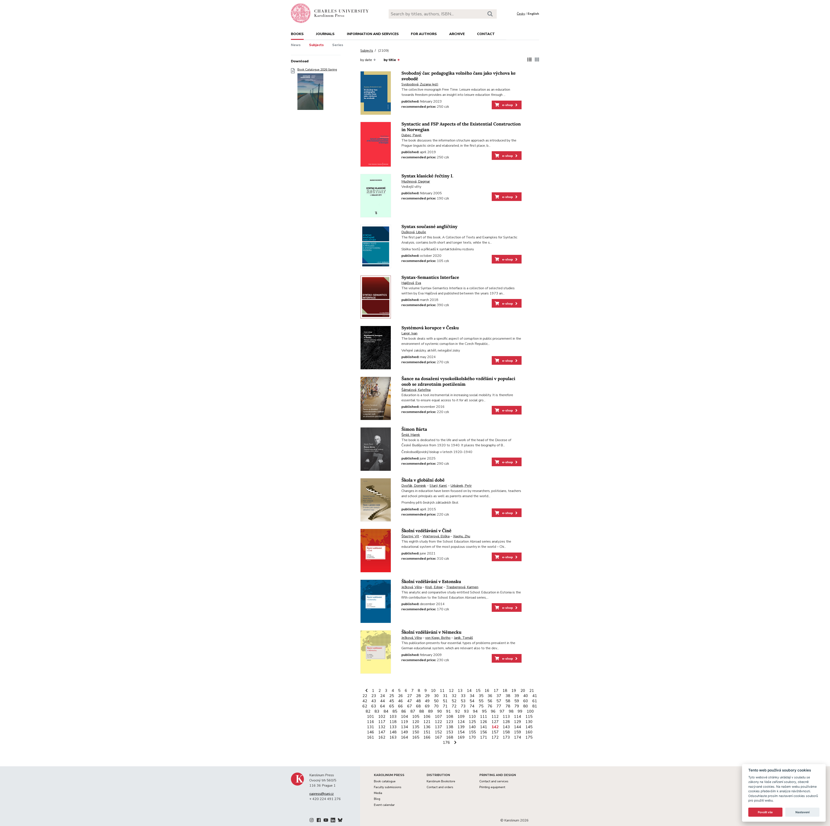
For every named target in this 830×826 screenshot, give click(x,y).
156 (483, 732)
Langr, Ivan (409, 333)
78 (508, 706)
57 (498, 701)
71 (445, 706)
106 (427, 716)
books (297, 34)
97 (502, 711)
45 (391, 701)
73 (463, 706)
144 (517, 727)
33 (463, 695)
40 (525, 695)
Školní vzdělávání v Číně (426, 531)
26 (400, 695)
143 (506, 727)
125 (472, 721)
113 (506, 716)
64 (382, 706)
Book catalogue (385, 781)
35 (481, 695)
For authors (424, 34)
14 (469, 690)
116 (370, 721)
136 (427, 727)
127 (495, 721)
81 (534, 706)
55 (481, 701)
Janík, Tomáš (463, 637)
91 (448, 711)
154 (461, 732)
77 (498, 706)
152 (438, 732)
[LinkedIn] (333, 821)
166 (427, 737)
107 (438, 716)
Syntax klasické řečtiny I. (427, 176)
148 (393, 732)
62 (364, 706)
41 (534, 695)
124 (461, 721)
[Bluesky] (340, 821)
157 (495, 732)
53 (463, 701)
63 (373, 706)
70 (436, 706)
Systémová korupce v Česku (430, 328)
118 (393, 721)
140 (472, 727)
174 (517, 737)
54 (472, 701)
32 (454, 695)
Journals (325, 34)
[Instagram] (311, 821)
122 (438, 721)
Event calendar (384, 805)
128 (506, 721)
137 (438, 727)
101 (370, 716)
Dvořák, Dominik (413, 485)
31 (445, 695)
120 (415, 721)
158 (506, 732)
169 (461, 737)
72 (454, 706)
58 (508, 701)
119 (404, 721)
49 (427, 701)
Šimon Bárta (414, 429)
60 (525, 701)
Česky (521, 14)
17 (496, 690)
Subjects (316, 45)
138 (449, 727)
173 (506, 737)
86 (403, 711)
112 (495, 716)
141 (483, 727)
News (296, 45)
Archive (457, 34)
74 (472, 706)
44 (382, 701)
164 (404, 737)
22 (364, 695)
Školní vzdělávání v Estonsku (431, 581)
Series (337, 45)
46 (400, 701)
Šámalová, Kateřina (416, 389)
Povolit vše (765, 812)
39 (516, 695)
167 (438, 737)
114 (517, 716)
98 (511, 711)
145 (529, 727)
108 (449, 716)
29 (427, 695)
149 (404, 732)
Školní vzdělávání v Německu (431, 632)
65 (391, 706)
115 (529, 716)
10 (433, 690)
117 (381, 721)
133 (393, 727)
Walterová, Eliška (436, 536)
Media (378, 793)
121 (427, 721)
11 (442, 690)
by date (366, 60)
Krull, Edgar (434, 587)
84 (386, 711)
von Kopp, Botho (437, 637)
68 (418, 706)
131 (370, 727)
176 (446, 742)
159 (517, 732)
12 (451, 690)
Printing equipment (492, 787)
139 (461, 727)
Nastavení (802, 812)
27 (409, 695)
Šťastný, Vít (410, 536)
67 (409, 706)
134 (404, 727)
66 (400, 706)
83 (377, 711)
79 (516, 706)
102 (381, 716)
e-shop (507, 105)
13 (460, 690)
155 (472, 732)
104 (404, 716)
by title (390, 60)
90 (439, 711)
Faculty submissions (387, 787)
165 (415, 737)
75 (481, 706)
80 (525, 706)
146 (370, 732)
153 (449, 732)
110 (472, 716)
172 (495, 737)
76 (490, 706)
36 (490, 695)
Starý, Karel (438, 485)
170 (472, 737)
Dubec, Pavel (411, 135)
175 (529, 737)
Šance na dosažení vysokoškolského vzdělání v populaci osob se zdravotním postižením (458, 381)
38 (508, 695)
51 (445, 701)
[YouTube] (326, 821)
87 (412, 711)
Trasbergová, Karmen (462, 587)
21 (531, 690)
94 (475, 711)
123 (449, 721)
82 (368, 711)
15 (478, 690)
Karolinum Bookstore (441, 781)
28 (418, 695)
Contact (486, 34)
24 (382, 695)
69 (427, 706)
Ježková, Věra (411, 587)
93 (466, 711)
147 (381, 732)
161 (370, 737)
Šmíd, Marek (410, 434)
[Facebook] (318, 821)
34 (472, 695)
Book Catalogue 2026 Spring (317, 70)
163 (393, 737)
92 (457, 711)
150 (415, 732)
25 (391, 695)
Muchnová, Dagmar (415, 181)
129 (517, 721)
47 (409, 701)
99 (520, 711)
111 (483, 716)
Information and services (373, 34)
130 (529, 721)
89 (430, 711)
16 (487, 690)
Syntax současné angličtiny (429, 226)
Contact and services (493, 781)
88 (421, 711)
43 (373, 701)
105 (415, 716)
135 (415, 727)
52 (454, 701)
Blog (377, 799)
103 (393, 716)
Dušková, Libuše (413, 232)
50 (436, 701)
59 (516, 701)
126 (483, 721)
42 (364, 701)
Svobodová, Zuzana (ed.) (419, 84)
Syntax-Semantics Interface (430, 277)
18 (505, 690)
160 (529, 732)
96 (493, 711)
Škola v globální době (422, 480)
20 (522, 690)
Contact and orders (440, 787)
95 (484, 711)
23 (373, 695)
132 (381, 727)
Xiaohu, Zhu (461, 536)
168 (449, 737)
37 (498, 695)
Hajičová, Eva (411, 283)
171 (483, 737)
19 (513, 690)
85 (395, 711)
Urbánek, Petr (461, 485)
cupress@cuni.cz (321, 793)
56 (490, 701)
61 (534, 701)
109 (461, 716)
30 (436, 695)
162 (381, 737)
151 (427, 732)
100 (530, 711)
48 (418, 701)
